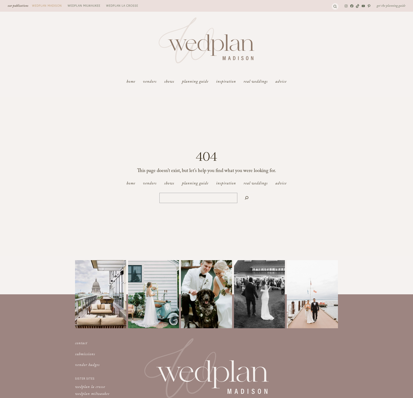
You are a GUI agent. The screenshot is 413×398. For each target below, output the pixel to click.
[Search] (247, 198)
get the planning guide (391, 6)
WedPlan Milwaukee (84, 5)
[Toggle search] (335, 6)
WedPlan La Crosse (122, 5)
